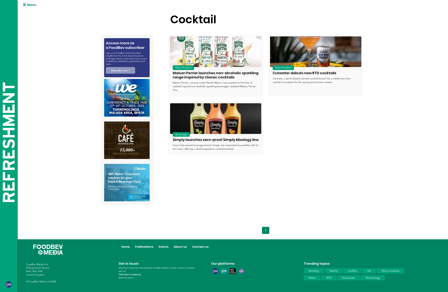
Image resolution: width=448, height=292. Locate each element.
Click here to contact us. (130, 274)
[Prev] (255, 230)
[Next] (276, 230)
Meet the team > (127, 277)
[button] (120, 70)
